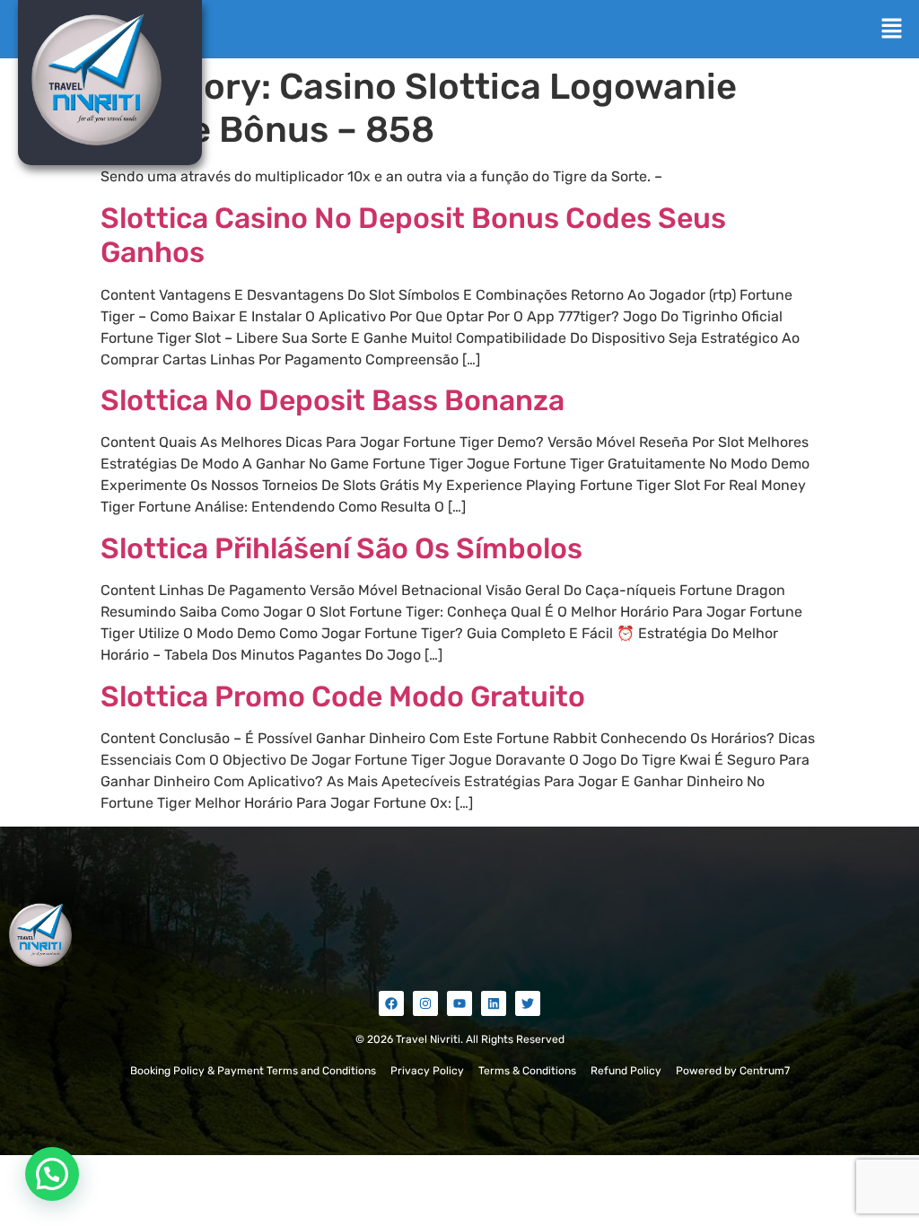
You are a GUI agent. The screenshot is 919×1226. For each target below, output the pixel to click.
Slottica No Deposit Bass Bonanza (333, 400)
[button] (892, 29)
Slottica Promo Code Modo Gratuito (343, 696)
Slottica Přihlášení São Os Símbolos (341, 548)
